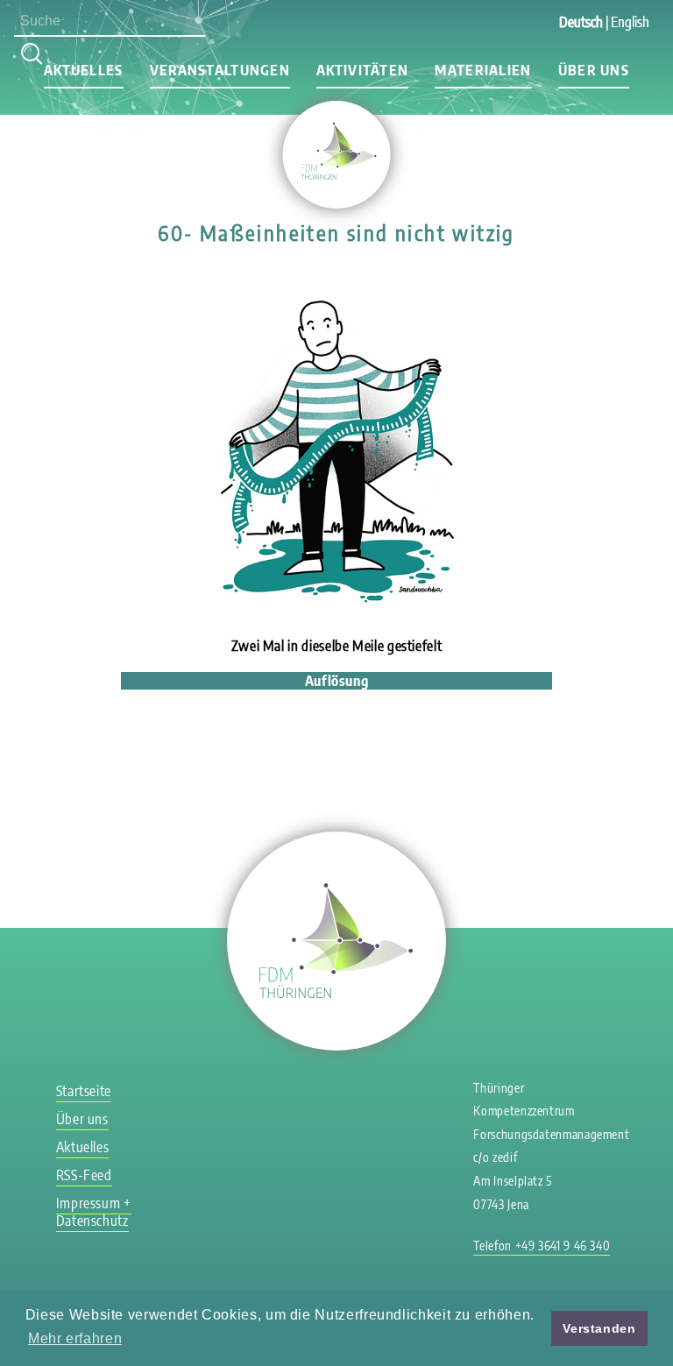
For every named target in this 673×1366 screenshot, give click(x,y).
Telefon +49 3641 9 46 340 (541, 1245)
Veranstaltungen (220, 70)
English (630, 22)
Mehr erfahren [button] (75, 1338)
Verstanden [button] (599, 1328)
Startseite (83, 1091)
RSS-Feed (84, 1175)
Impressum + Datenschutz (93, 1211)
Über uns (593, 70)
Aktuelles (84, 70)
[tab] (336, 681)
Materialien (483, 70)
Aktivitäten (362, 70)
